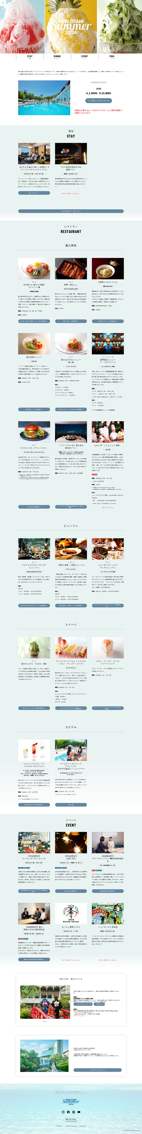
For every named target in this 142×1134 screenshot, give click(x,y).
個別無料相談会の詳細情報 (107, 891)
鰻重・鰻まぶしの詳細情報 (70, 321)
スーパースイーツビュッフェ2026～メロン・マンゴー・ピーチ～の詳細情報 (70, 708)
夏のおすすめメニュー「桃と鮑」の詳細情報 (69, 409)
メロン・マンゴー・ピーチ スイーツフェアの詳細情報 (106, 708)
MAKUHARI (71, 1126)
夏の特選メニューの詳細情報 (33, 409)
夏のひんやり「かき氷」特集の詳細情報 (33, 708)
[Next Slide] (50, 268)
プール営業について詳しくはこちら (98, 101)
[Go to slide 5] (112, 357)
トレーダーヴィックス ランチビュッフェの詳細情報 (107, 605)
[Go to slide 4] (110, 357)
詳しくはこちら (33, 193)
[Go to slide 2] (35, 281)
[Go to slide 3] (107, 357)
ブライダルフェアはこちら (96, 1070)
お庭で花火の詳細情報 (70, 891)
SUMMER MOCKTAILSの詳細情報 (33, 805)
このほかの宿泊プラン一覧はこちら (70, 211)
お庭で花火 (99, 1004)
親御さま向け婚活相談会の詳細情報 (33, 959)
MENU (69, 805)
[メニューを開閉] (3, 3)
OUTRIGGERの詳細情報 (33, 507)
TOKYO (59, 1126)
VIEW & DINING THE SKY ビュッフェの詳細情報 (33, 605)
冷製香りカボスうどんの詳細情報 (106, 321)
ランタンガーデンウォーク (83, 1004)
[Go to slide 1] (32, 281)
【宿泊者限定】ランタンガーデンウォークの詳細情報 (33, 891)
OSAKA (83, 1126)
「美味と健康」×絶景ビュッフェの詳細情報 (69, 605)
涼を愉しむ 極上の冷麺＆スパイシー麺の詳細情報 (33, 321)
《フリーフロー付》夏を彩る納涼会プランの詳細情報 (70, 506)
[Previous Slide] (18, 268)
